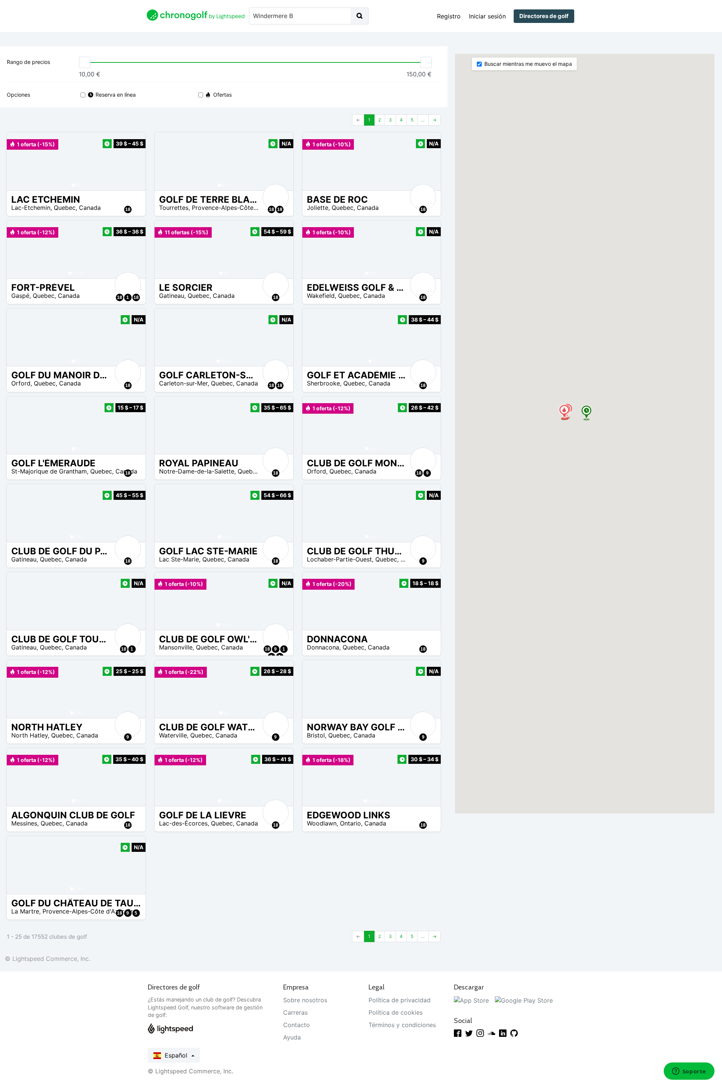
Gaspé (20, 295)
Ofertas (222, 94)
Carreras (295, 1012)
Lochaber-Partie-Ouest (339, 559)
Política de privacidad (400, 1000)
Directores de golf (544, 16)
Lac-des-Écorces (183, 823)
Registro (449, 16)
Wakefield (321, 295)
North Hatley (29, 735)
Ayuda (292, 1037)
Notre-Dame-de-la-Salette (196, 471)
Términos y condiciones (402, 1025)
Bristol (316, 735)
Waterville (173, 735)
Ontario (350, 823)
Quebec (65, 207)
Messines (24, 823)
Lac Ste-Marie (179, 559)
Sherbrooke (323, 383)
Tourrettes (173, 207)
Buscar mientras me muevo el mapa (528, 64)
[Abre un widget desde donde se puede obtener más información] (688, 1071)
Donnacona (323, 647)
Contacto (296, 1025)
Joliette (317, 207)
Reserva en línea (116, 94)
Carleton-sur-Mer (183, 383)
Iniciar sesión (487, 16)
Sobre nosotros (305, 1000)
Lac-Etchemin (30, 207)
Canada (90, 207)
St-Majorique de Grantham (49, 471)
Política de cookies (396, 1012)
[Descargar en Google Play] (524, 1000)
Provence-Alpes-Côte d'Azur (232, 207)
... (423, 120)
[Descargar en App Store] (471, 1000)
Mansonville (176, 647)
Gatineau (171, 295)
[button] (20, 161)
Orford (20, 383)
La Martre (25, 911)
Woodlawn (322, 823)
